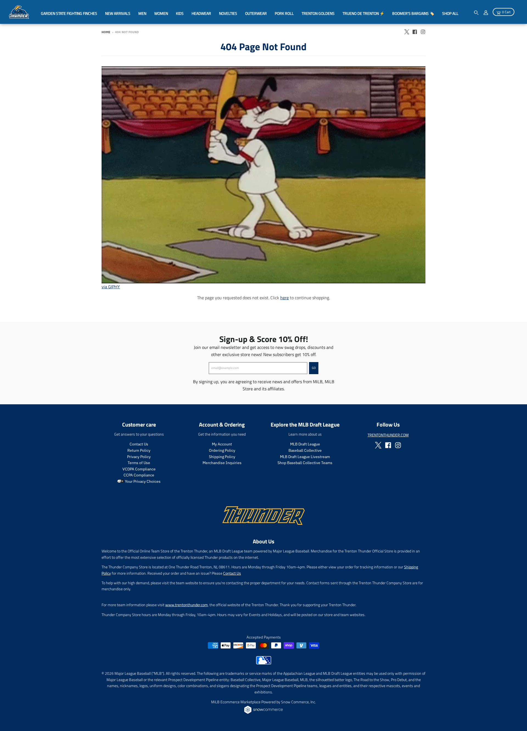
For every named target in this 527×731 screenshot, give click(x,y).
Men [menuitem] (142, 13)
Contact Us (139, 444)
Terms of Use (139, 462)
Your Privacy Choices (142, 481)
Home (106, 32)
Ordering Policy (222, 450)
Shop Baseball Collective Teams (304, 462)
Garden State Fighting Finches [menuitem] (69, 13)
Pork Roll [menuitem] (284, 13)
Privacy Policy (139, 456)
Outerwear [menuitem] (256, 13)
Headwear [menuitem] (201, 13)
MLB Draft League (305, 444)
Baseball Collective (305, 450)
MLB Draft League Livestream (305, 456)
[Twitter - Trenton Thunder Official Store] (406, 31)
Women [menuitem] (161, 13)
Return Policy (138, 450)
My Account (222, 444)
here (284, 297)
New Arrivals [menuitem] (117, 13)
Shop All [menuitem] (450, 13)
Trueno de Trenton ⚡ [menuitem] (363, 13)
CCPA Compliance (139, 475)
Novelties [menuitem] (228, 13)
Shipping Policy (222, 456)
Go (314, 368)
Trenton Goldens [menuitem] (318, 13)
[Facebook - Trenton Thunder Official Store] (414, 31)
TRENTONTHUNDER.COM (388, 435)
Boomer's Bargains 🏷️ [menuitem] (413, 13)
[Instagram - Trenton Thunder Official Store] (423, 31)
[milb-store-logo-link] (263, 663)
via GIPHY (111, 286)
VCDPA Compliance (139, 469)
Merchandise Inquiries (222, 462)
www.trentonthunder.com (186, 605)
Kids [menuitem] (180, 13)
